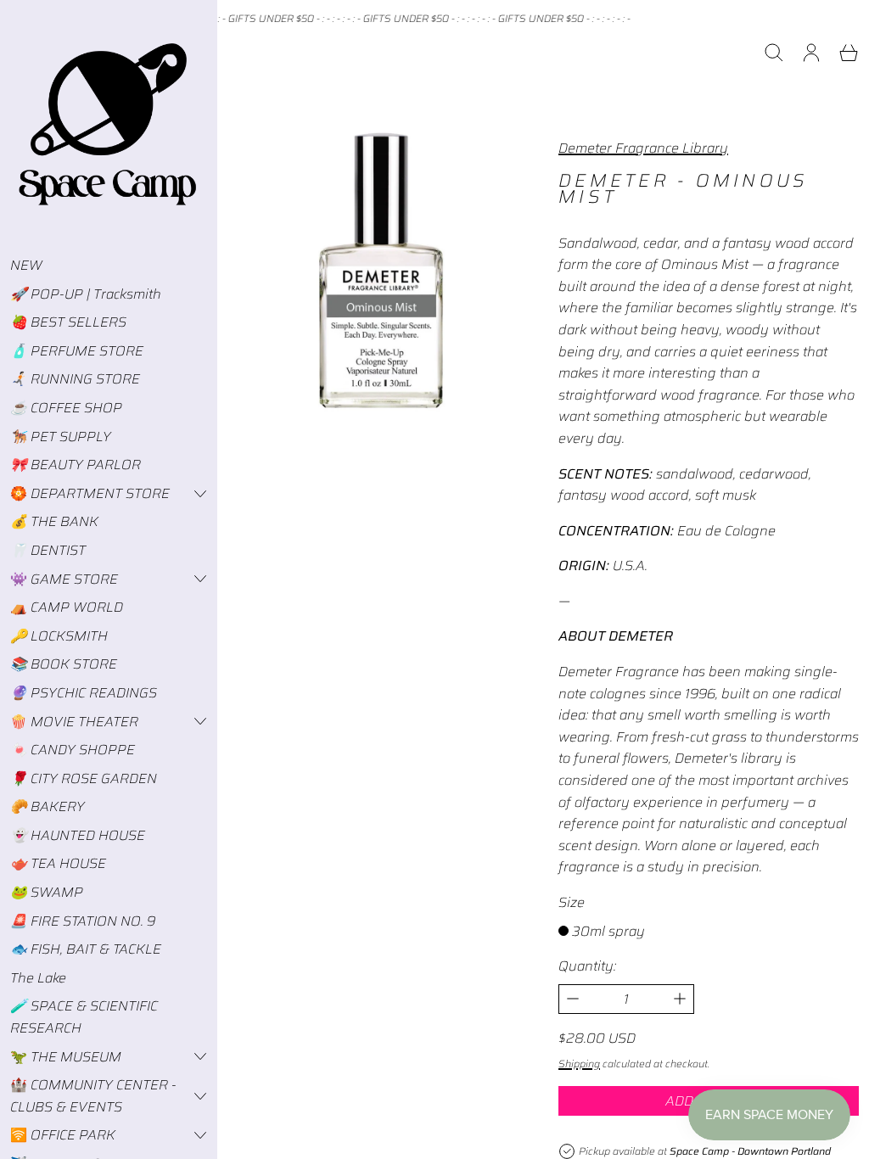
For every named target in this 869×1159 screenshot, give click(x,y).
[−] (572, 999)
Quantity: (587, 966)
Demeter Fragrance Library (643, 148)
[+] (680, 999)
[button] (774, 52)
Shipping (579, 1063)
